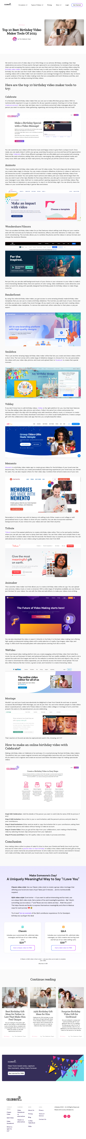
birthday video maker (12, 69)
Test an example (25, 913)
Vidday (40, 408)
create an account (11, 105)
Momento (8, 467)
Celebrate (16, 154)
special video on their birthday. (34, 849)
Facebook (59, 360)
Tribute (7, 532)
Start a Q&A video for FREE (63, 948)
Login (67, 5)
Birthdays (22, 25)
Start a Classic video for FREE (22, 948)
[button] (22, 5)
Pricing (49, 5)
